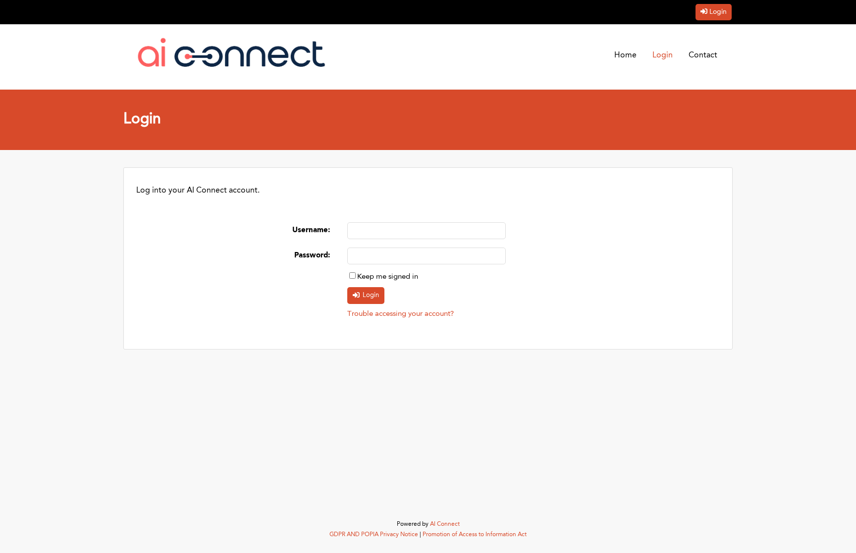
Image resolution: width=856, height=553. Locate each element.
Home (625, 55)
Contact (703, 55)
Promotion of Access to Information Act (475, 535)
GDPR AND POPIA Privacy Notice (373, 535)
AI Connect (445, 524)
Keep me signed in (387, 277)
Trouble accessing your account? (400, 314)
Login (718, 11)
